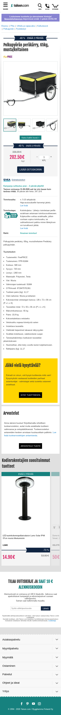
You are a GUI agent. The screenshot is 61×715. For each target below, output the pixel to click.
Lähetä (46, 694)
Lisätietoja (52, 705)
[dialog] (30, 357)
